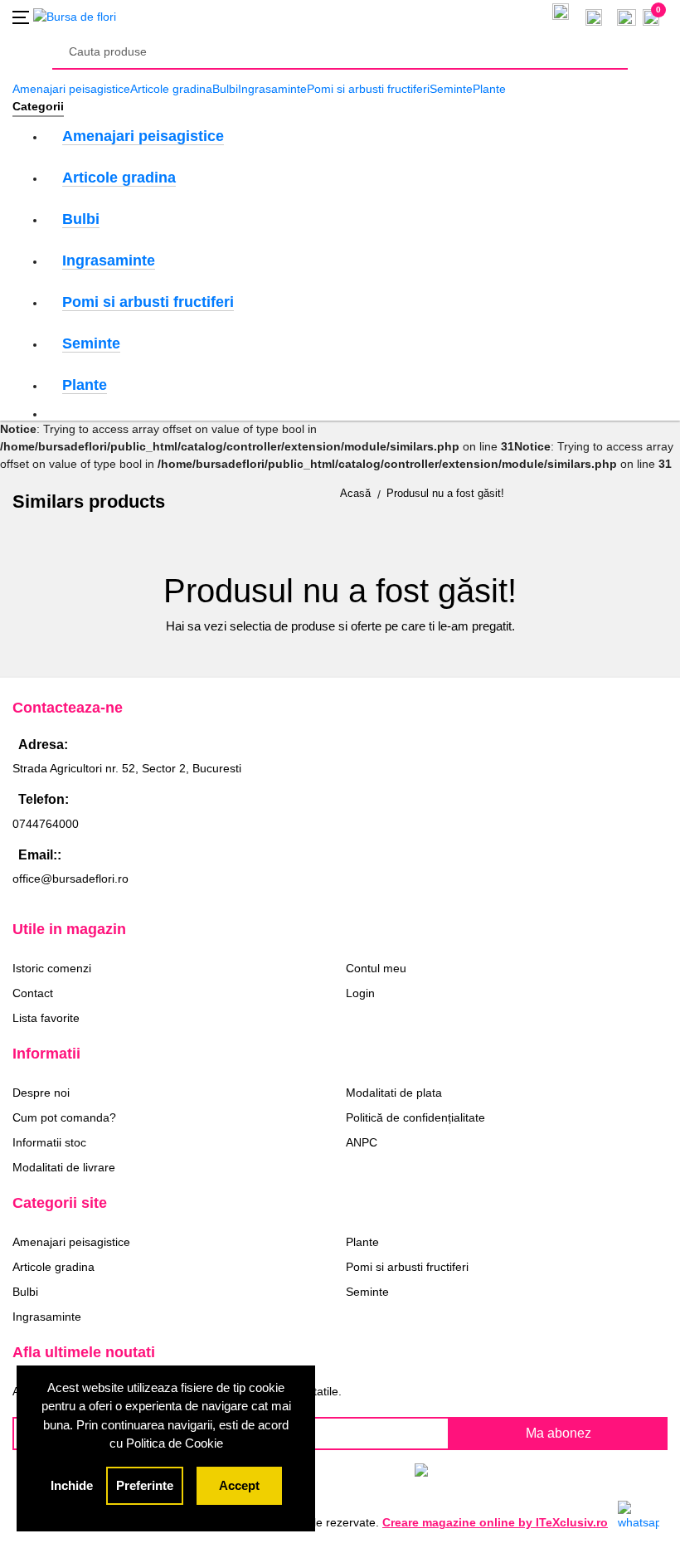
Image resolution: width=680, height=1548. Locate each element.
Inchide (72, 1485)
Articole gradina (171, 88)
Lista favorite (46, 1018)
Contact (32, 993)
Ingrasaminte (272, 88)
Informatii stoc (49, 1142)
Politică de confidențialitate (415, 1117)
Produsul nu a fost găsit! (445, 493)
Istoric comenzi (51, 968)
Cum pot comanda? (64, 1117)
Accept (239, 1485)
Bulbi (225, 88)
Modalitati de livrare (63, 1167)
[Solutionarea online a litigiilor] (504, 1473)
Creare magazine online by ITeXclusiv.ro (495, 1522)
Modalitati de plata (394, 1092)
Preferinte (144, 1485)
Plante (489, 88)
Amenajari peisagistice (71, 88)
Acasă (355, 493)
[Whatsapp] (638, 1514)
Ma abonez (558, 1433)
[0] (626, 15)
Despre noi (41, 1092)
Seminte (451, 88)
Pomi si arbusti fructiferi (368, 88)
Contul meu (376, 968)
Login (360, 993)
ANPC (361, 1142)
